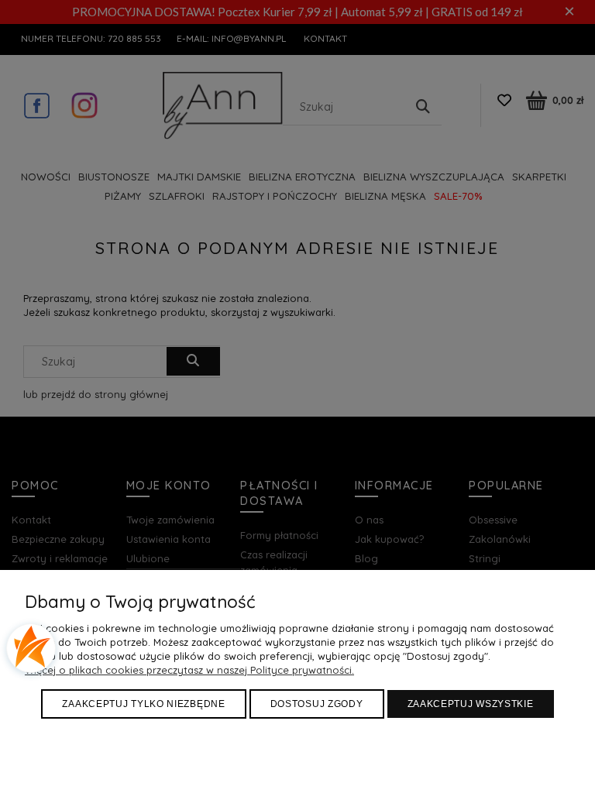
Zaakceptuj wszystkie (471, 704)
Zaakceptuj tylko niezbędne (143, 704)
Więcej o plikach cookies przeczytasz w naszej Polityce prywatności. (189, 670)
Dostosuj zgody (316, 704)
